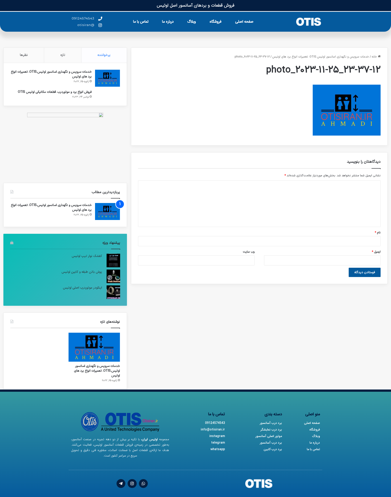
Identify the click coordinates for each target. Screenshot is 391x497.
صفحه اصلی (244, 21)
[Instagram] (132, 483)
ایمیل (376, 252)
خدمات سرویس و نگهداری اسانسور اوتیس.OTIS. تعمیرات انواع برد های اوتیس (320, 57)
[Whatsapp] (143, 483)
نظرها (24, 55)
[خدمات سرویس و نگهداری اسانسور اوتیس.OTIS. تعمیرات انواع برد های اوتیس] (107, 78)
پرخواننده (104, 55)
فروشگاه (216, 21)
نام (378, 232)
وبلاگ (191, 21)
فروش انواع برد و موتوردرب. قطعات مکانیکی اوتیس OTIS (55, 92)
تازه (62, 55)
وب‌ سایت (249, 252)
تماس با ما (140, 21)
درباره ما (168, 21)
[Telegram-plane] (121, 483)
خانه (375, 57)
